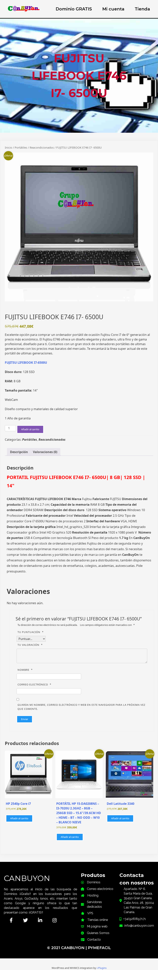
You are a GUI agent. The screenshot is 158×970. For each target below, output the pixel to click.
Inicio (8, 147)
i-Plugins (102, 968)
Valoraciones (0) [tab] (45, 452)
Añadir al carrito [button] (19, 818)
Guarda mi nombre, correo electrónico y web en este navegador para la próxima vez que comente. (81, 707)
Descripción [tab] (19, 452)
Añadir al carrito (30, 429)
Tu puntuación (31, 632)
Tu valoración (30, 645)
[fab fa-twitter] (25, 920)
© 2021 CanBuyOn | (67, 947)
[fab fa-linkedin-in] (40, 920)
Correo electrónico (34, 684)
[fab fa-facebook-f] (11, 920)
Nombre (25, 669)
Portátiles (21, 147)
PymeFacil (99, 947)
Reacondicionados (42, 147)
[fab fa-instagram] (54, 920)
